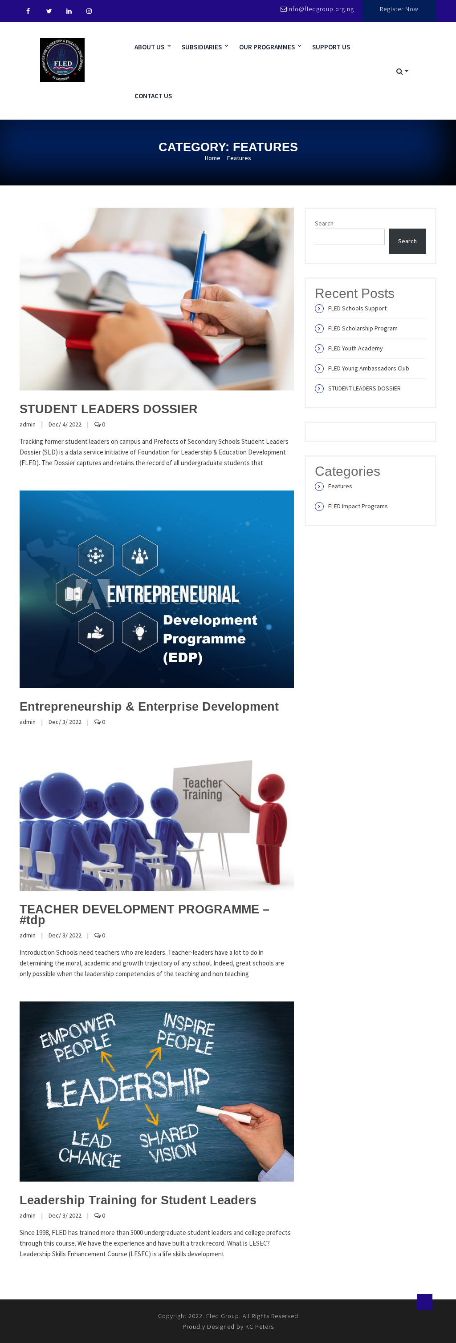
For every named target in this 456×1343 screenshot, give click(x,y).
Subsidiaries (202, 47)
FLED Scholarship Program (363, 328)
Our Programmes (267, 47)
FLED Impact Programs (358, 506)
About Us (149, 47)
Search (324, 223)
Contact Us (153, 96)
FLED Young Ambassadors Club (368, 368)
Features (340, 486)
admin (28, 424)
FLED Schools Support (357, 308)
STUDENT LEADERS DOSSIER (364, 388)
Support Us (331, 47)
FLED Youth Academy (355, 348)
